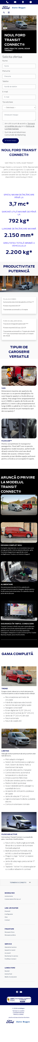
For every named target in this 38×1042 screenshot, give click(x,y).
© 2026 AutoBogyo (18, 1008)
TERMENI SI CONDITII (18, 882)
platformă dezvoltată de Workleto (19, 1017)
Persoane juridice (10, 935)
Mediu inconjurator (11, 977)
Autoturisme (9, 896)
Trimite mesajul (11, 140)
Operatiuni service (10, 947)
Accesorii (8, 953)
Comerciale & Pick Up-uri (13, 899)
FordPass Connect (10, 959)
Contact (7, 920)
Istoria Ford (8, 974)
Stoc (6, 917)
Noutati (7, 971)
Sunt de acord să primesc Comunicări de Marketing (15, 133)
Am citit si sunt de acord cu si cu (20, 126)
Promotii (7, 911)
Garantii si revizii (10, 950)
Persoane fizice (9, 932)
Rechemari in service (11, 956)
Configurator (9, 914)
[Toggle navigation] (8, 12)
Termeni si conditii (18, 1011)
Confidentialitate (18, 1013)
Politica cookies (18, 1014)
